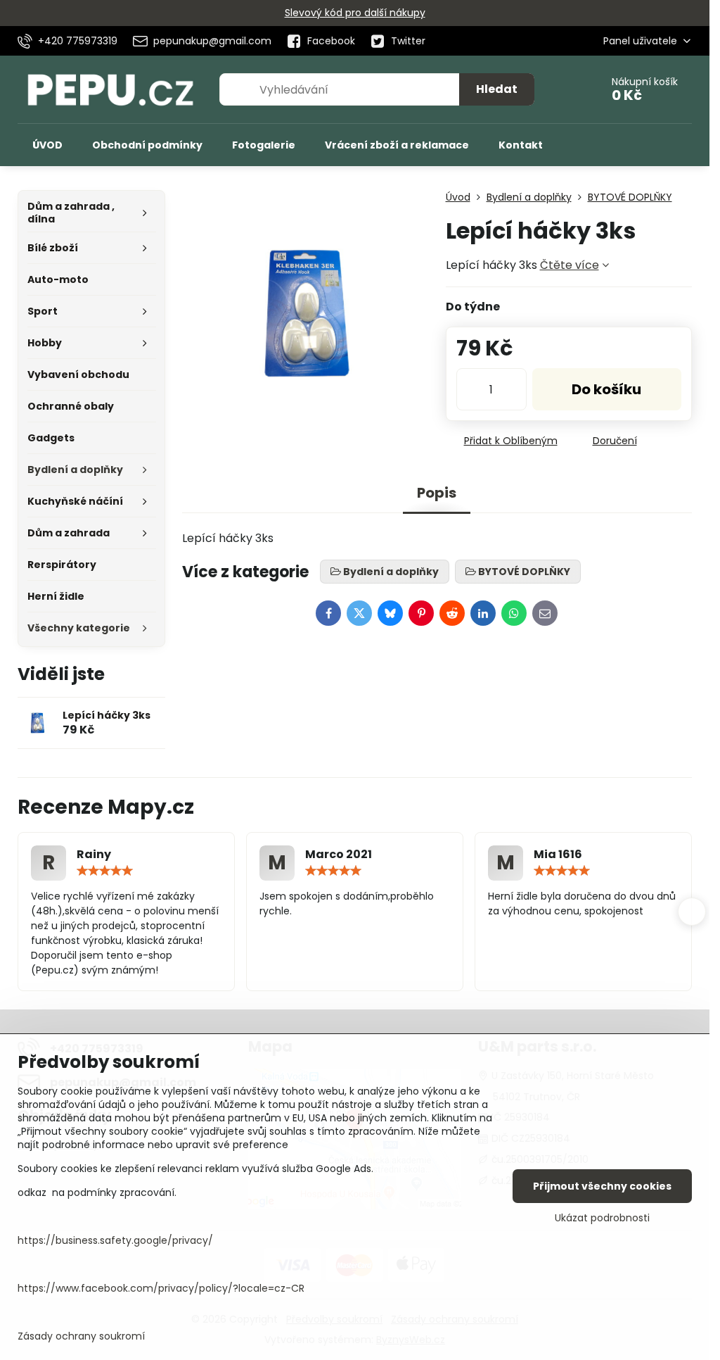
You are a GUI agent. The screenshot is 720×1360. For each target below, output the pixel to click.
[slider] (105, 870)
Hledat (497, 89)
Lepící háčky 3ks (106, 715)
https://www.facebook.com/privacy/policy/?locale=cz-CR (161, 1288)
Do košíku (606, 389)
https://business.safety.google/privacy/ (115, 1240)
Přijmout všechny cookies (602, 1186)
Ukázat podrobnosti (602, 1218)
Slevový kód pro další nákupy (355, 13)
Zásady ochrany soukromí (81, 1336)
